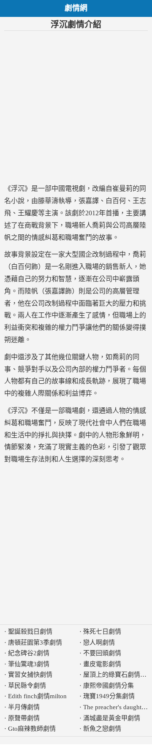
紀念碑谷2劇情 (28, 653)
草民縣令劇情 (27, 685)
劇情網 (76, 8)
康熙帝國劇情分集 (108, 685)
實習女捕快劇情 (30, 674)
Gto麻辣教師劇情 (32, 728)
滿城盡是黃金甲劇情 (111, 718)
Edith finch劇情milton (37, 696)
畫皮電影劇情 (102, 664)
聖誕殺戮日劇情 (30, 631)
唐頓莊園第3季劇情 (35, 642)
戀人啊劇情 (99, 642)
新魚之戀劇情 (102, 728)
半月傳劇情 (24, 707)
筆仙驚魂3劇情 (28, 664)
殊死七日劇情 (102, 631)
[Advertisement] (76, 107)
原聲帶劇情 (24, 718)
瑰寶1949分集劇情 (109, 696)
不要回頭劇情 (102, 653)
